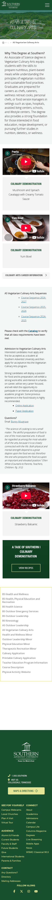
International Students (12, 856)
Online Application (24, 405)
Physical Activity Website (16, 672)
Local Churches (9, 814)
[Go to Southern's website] (10, 5)
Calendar (31, 822)
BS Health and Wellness (15, 594)
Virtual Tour (7, 822)
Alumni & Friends (10, 835)
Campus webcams (11, 809)
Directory (6, 876)
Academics (32, 814)
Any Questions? (9, 872)
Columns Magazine (36, 830)
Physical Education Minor (16, 644)
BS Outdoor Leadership (15, 616)
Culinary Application (13, 653)
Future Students (9, 848)
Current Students (10, 839)
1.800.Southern (19, 775)
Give (3, 852)
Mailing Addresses (11, 880)
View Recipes (26, 568)
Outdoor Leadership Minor (17, 639)
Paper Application (24, 411)
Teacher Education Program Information (25, 662)
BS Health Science (12, 606)
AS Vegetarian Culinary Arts (18, 630)
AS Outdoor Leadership (15, 625)
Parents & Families (11, 860)
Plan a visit (7, 818)
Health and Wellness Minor (17, 634)
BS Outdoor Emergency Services (20, 611)
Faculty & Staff (9, 843)
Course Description (13, 667)
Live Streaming (34, 839)
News (29, 847)
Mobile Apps (32, 843)
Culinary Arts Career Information (24, 275)
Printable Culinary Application (19, 658)
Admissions (32, 818)
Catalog (33, 331)
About (29, 809)
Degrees (30, 835)
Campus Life (32, 826)
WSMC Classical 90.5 (37, 852)
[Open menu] (48, 5)
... (8, 42)
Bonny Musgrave (19, 421)
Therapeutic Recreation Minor (19, 648)
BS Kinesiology (10, 620)
